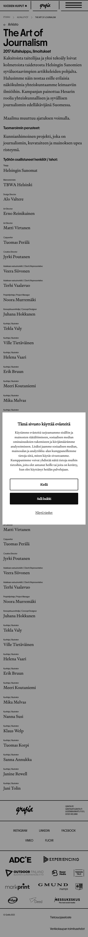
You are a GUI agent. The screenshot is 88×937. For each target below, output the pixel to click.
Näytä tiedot (44, 512)
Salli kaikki (44, 498)
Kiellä (44, 484)
